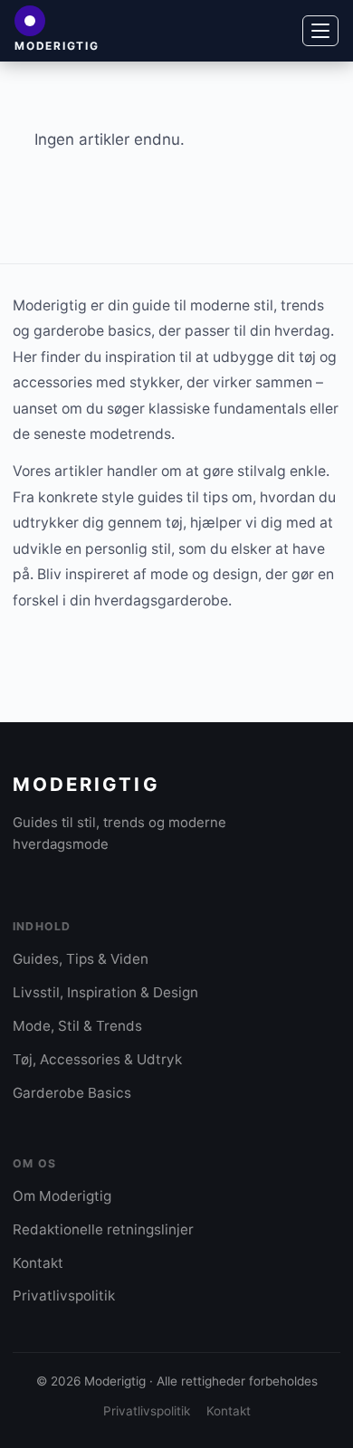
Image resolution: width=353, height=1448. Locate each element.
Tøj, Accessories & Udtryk (97, 1059)
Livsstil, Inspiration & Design (105, 992)
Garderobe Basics (72, 1092)
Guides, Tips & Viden (80, 958)
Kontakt (38, 1263)
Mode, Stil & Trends (77, 1025)
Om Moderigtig (62, 1196)
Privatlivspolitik (64, 1295)
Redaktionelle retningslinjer (103, 1229)
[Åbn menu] (320, 30)
